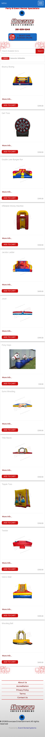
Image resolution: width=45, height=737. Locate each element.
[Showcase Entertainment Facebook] (22, 13)
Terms (23, 694)
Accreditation (22, 686)
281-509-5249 (22, 29)
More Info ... (7, 99)
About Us (22, 682)
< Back (5, 58)
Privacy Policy (22, 690)
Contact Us (22, 697)
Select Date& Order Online (25, 36)
